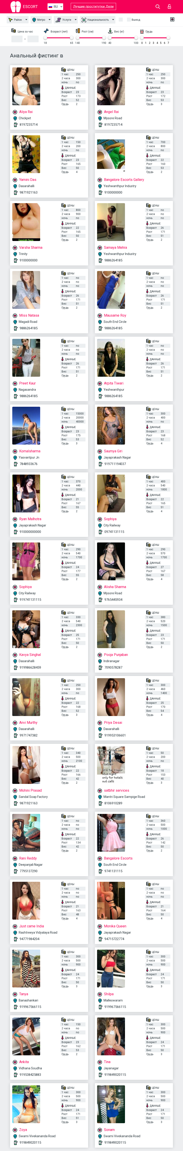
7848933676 (28, 464)
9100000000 (113, 192)
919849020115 (115, 1075)
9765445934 (113, 600)
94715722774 (114, 939)
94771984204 (29, 939)
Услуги (66, 19)
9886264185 (113, 260)
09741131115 (114, 532)
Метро (41, 19)
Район (17, 19)
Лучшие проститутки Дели (93, 6)
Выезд (136, 19)
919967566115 (30, 1007)
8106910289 (113, 803)
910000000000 (30, 532)
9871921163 (28, 192)
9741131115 (113, 871)
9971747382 (28, 735)
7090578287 (113, 668)
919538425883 (30, 1075)
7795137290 (28, 871)
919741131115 (30, 600)
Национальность (98, 19)
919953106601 (115, 735)
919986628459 (30, 668)
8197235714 (28, 125)
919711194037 (115, 464)
